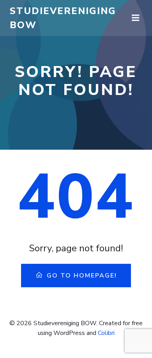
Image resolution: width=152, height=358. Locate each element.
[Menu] (135, 18)
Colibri (106, 333)
